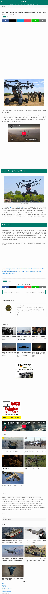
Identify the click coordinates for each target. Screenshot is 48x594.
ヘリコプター (12, 503)
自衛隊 (42, 507)
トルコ (23, 501)
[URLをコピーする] (42, 20)
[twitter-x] (23, 581)
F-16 (8, 497)
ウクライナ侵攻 (39, 499)
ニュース (4, 16)
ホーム (3, 583)
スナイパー (16, 501)
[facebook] (21, 581)
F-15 (4, 497)
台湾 (19, 505)
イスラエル (12, 499)
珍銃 (41, 505)
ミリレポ (8, 313)
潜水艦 (36, 505)
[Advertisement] (24, 40)
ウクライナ (30, 499)
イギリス (4, 499)
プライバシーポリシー (7, 588)
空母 (4, 507)
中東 (9, 505)
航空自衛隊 (11, 509)
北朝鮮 (14, 505)
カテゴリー (4, 517)
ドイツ (28, 501)
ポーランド (20, 503)
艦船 (17, 509)
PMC (18, 497)
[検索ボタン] (46, 1)
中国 (4, 505)
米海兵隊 (18, 507)
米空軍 (30, 507)
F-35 (13, 497)
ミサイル (26, 503)
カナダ (4, 501)
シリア (10, 501)
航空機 (10, 281)
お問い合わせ (5, 586)
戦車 (30, 505)
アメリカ (38, 497)
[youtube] (24, 581)
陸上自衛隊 (23, 509)
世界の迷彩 (39, 503)
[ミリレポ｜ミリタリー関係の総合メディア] (24, 1)
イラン (18, 499)
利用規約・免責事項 (6, 591)
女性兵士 (25, 505)
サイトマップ (5, 590)
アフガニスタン (30, 497)
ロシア (32, 503)
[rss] (26, 581)
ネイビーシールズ (36, 501)
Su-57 (23, 497)
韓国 (29, 509)
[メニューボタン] (1, 1)
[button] (5, 20)
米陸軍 (36, 507)
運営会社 (4, 585)
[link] (17, 314)
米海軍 (24, 507)
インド (24, 499)
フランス (4, 503)
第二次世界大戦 (11, 507)
